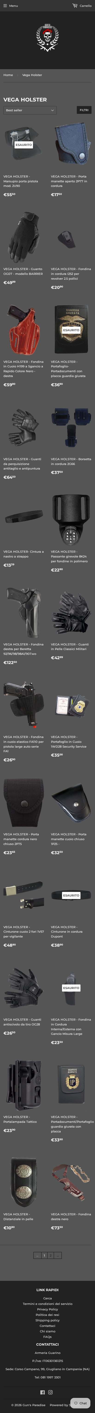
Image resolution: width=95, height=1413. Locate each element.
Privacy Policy (47, 1309)
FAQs (47, 1337)
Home (8, 75)
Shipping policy (47, 1320)
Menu (13, 6)
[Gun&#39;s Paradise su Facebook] (42, 1393)
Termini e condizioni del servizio (47, 1304)
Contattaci (47, 1326)
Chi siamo (47, 1331)
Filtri (84, 110)
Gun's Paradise (34, 1405)
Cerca (47, 1298)
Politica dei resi (47, 1315)
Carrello (85, 6)
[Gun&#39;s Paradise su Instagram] (50, 1393)
